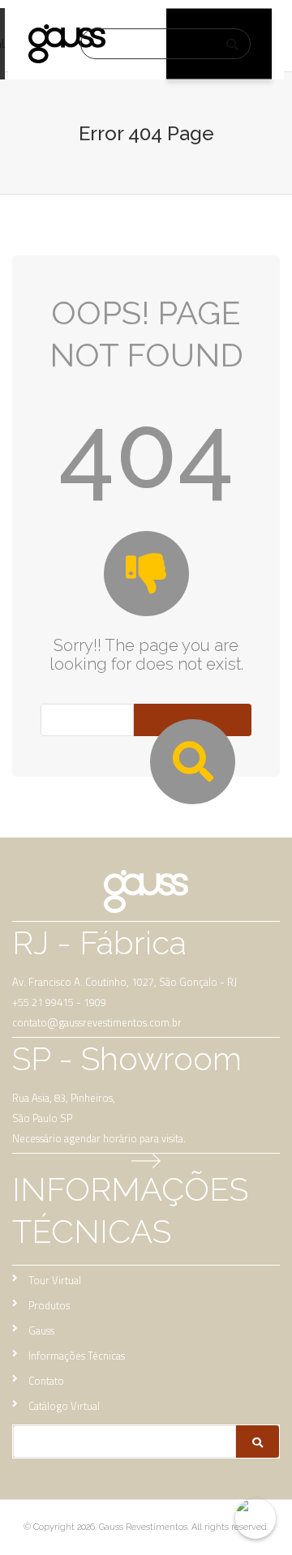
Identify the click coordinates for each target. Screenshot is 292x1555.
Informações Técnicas (76, 1355)
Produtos (49, 1305)
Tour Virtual (54, 1280)
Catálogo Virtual (64, 1406)
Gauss (41, 1330)
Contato (46, 1381)
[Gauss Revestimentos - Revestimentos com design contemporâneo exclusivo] (67, 43)
